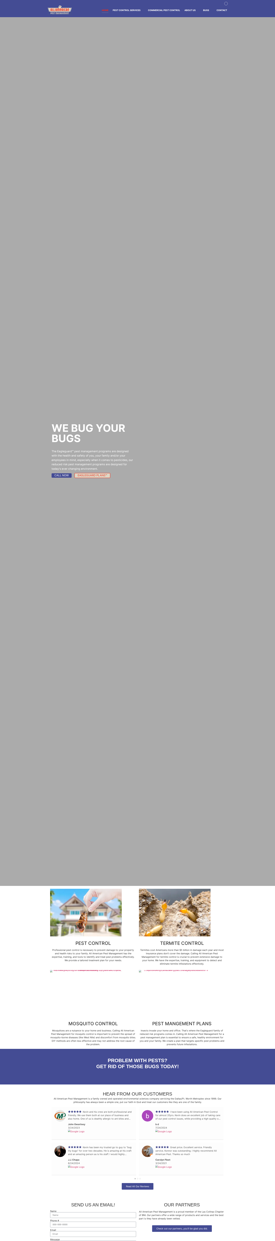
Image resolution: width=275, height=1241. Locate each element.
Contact (222, 10)
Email (53, 1230)
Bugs (206, 10)
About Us (190, 10)
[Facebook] (226, 3)
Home (105, 10)
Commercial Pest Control (164, 10)
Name (53, 1211)
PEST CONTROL (93, 943)
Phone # (54, 1220)
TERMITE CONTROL (182, 943)
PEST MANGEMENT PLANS (182, 1023)
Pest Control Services (127, 10)
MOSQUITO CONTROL (93, 1023)
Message (55, 1239)
